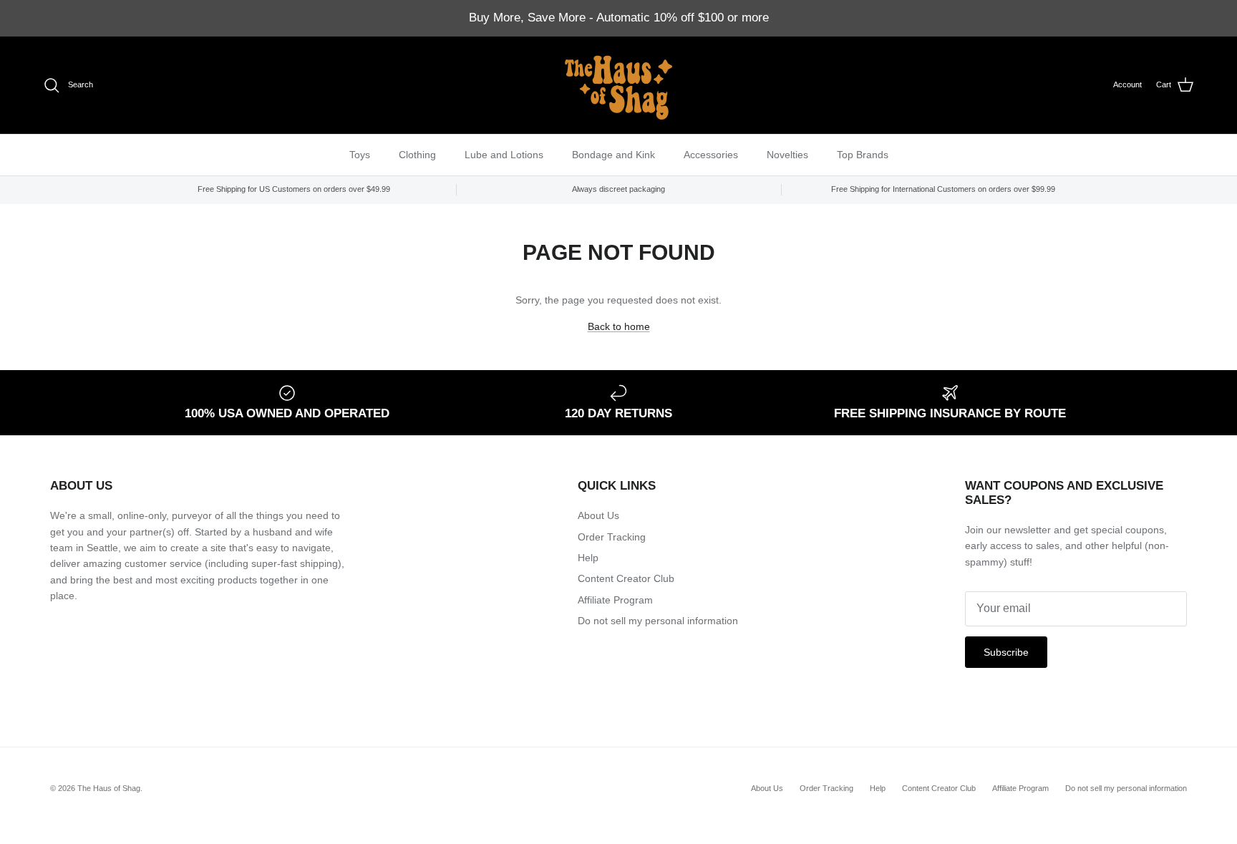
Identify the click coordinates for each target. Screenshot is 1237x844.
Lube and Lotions (504, 154)
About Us (598, 515)
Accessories (711, 154)
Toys (359, 154)
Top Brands (862, 154)
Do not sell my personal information (658, 620)
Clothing (417, 154)
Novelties (787, 154)
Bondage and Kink (613, 154)
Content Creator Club (626, 578)
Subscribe (1006, 652)
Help (588, 557)
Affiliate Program (615, 600)
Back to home (619, 326)
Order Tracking (612, 537)
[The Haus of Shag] (618, 85)
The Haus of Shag (108, 788)
